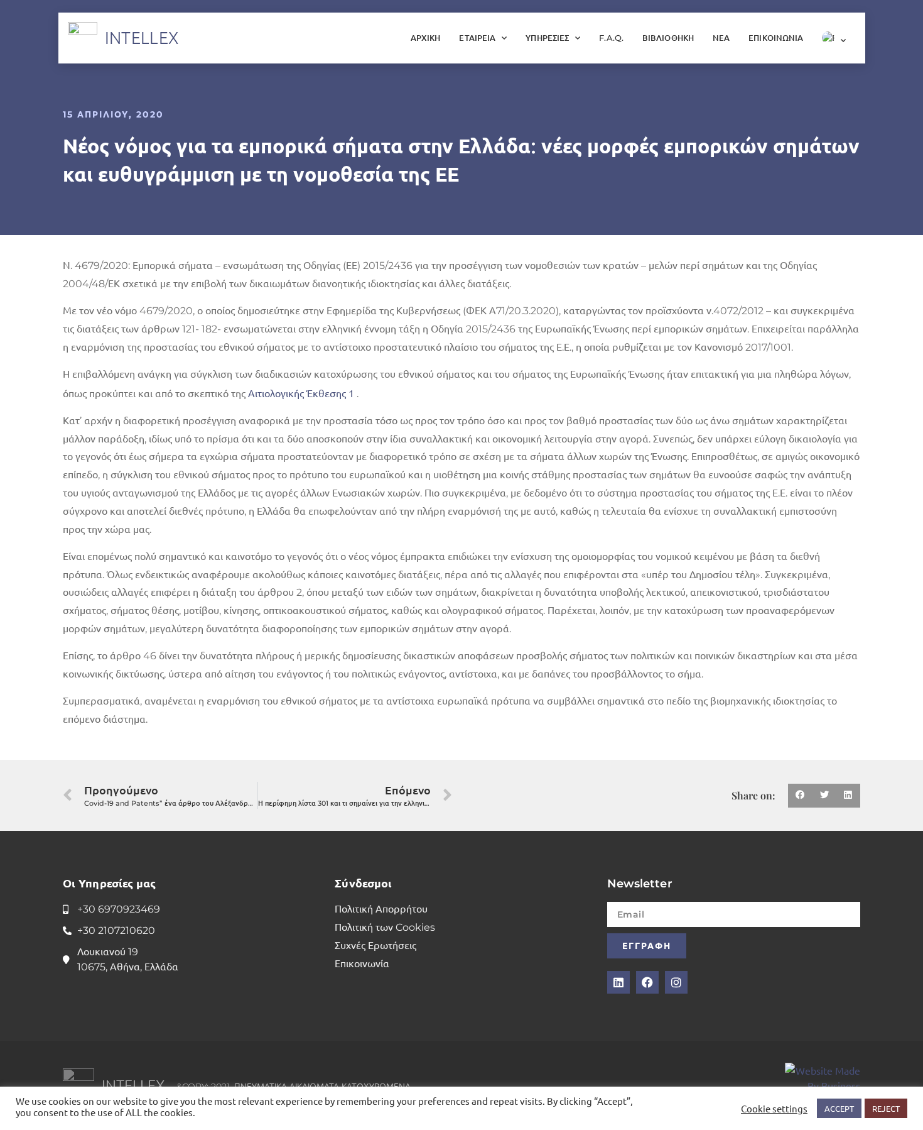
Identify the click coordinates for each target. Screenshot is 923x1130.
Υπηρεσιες (547, 38)
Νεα (721, 38)
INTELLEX (142, 37)
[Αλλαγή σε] (833, 37)
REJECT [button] (886, 1108)
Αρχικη (426, 38)
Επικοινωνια (775, 38)
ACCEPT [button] (839, 1108)
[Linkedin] (618, 982)
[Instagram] (676, 982)
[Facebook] (647, 982)
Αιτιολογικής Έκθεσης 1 (301, 393)
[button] (800, 796)
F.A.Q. (611, 38)
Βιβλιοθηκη (668, 38)
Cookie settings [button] (774, 1108)
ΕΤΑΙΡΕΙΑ (477, 38)
